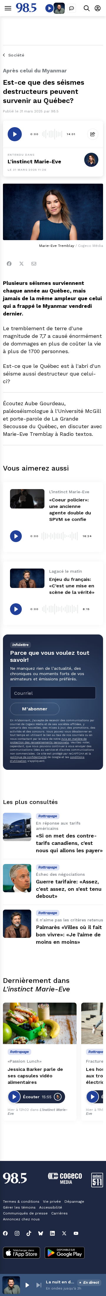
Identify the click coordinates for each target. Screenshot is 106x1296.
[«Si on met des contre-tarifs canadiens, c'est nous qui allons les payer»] (17, 827)
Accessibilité (50, 1207)
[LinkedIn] (52, 1233)
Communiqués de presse (25, 1213)
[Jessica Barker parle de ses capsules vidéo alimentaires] (40, 1023)
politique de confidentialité (28, 757)
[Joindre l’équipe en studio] (71, 8)
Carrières (59, 1213)
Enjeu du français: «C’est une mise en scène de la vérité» (72, 585)
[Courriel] (34, 263)
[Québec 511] (97, 1186)
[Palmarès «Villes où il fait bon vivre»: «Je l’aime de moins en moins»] (17, 924)
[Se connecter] (97, 8)
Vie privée (52, 1201)
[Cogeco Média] (65, 1182)
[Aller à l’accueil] (26, 11)
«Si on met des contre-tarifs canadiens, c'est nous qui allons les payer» (69, 843)
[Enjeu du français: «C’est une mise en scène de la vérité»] (27, 578)
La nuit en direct (60, 1282)
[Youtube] (76, 1233)
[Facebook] (9, 263)
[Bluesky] (40, 1233)
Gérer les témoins (19, 1207)
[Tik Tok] (28, 1233)
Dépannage (74, 1201)
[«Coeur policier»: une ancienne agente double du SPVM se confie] (27, 499)
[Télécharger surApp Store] (21, 1253)
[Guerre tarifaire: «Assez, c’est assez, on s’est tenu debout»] (17, 878)
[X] (64, 1233)
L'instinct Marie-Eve (34, 161)
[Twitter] (21, 263)
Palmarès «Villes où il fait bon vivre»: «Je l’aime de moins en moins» (69, 934)
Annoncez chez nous (21, 1219)
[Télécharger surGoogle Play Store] (65, 1253)
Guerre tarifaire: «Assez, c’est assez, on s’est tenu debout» (69, 888)
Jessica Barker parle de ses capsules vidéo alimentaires (35, 1075)
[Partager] (92, 134)
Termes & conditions (21, 1201)
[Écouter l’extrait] (15, 134)
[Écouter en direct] (49, 8)
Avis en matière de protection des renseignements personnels (48, 740)
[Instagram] (17, 1233)
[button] (27, 1285)
